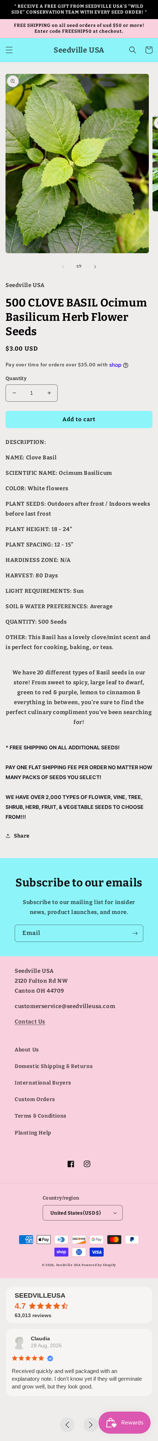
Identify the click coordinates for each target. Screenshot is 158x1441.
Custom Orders (35, 1099)
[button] (9, 50)
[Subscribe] (135, 933)
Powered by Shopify (99, 1265)
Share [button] (22, 836)
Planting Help (33, 1133)
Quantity (16, 378)
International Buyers (43, 1083)
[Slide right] (95, 267)
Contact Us (30, 1021)
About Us (27, 1050)
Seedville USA (68, 1265)
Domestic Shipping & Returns (54, 1066)
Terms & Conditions (41, 1116)
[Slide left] (63, 267)
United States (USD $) (75, 1213)
